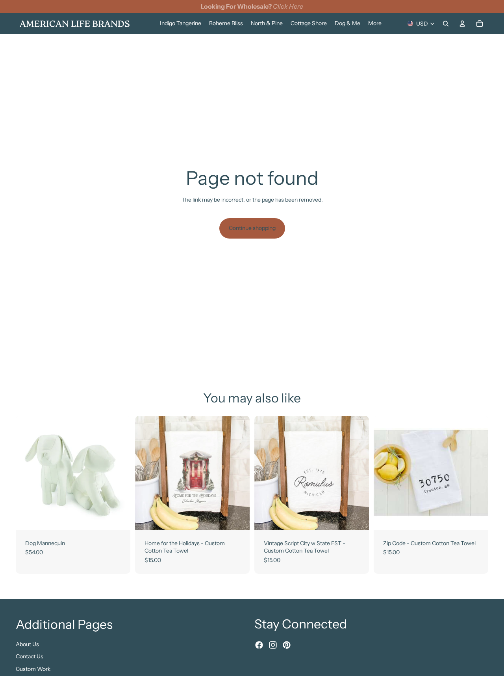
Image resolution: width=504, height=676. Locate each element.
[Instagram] (273, 645)
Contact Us (29, 656)
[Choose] (118, 518)
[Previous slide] (27, 472)
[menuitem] (374, 23)
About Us (27, 643)
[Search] (445, 23)
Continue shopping (252, 227)
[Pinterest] (286, 645)
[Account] (462, 23)
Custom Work (33, 668)
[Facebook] (259, 645)
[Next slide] (118, 472)
